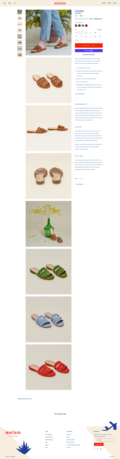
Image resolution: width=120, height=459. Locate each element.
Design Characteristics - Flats (25, 399)
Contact (69, 434)
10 (99, 36)
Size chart (99, 29)
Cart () (115, 3)
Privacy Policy (70, 442)
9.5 (95, 36)
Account (104, 3)
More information (79, 184)
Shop (4, 3)
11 (81, 40)
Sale (46, 442)
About (9, 3)
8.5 (86, 36)
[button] (78, 13)
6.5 (95, 32)
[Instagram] (97, 449)
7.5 (76, 36)
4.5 (76, 32)
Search (109, 3)
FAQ (14, 3)
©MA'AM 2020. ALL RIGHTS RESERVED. (10, 456)
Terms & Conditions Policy (73, 445)
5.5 (86, 32)
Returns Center (71, 440)
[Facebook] (78, 178)
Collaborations (49, 440)
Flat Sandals (48, 434)
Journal (69, 447)
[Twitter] (80, 178)
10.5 (77, 40)
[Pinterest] (82, 178)
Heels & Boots (49, 437)
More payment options (89, 54)
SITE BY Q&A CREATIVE (111, 456)
